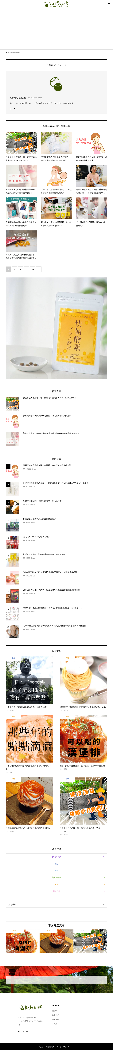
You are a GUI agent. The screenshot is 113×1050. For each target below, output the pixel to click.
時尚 (56, 870)
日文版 (54, 1023)
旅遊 (56, 863)
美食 (56, 884)
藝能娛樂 (56, 891)
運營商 (54, 1010)
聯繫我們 (55, 1015)
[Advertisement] (56, 29)
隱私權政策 (56, 1019)
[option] (23, 941)
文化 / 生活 (56, 856)
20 (33, 269)
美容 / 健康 (56, 877)
